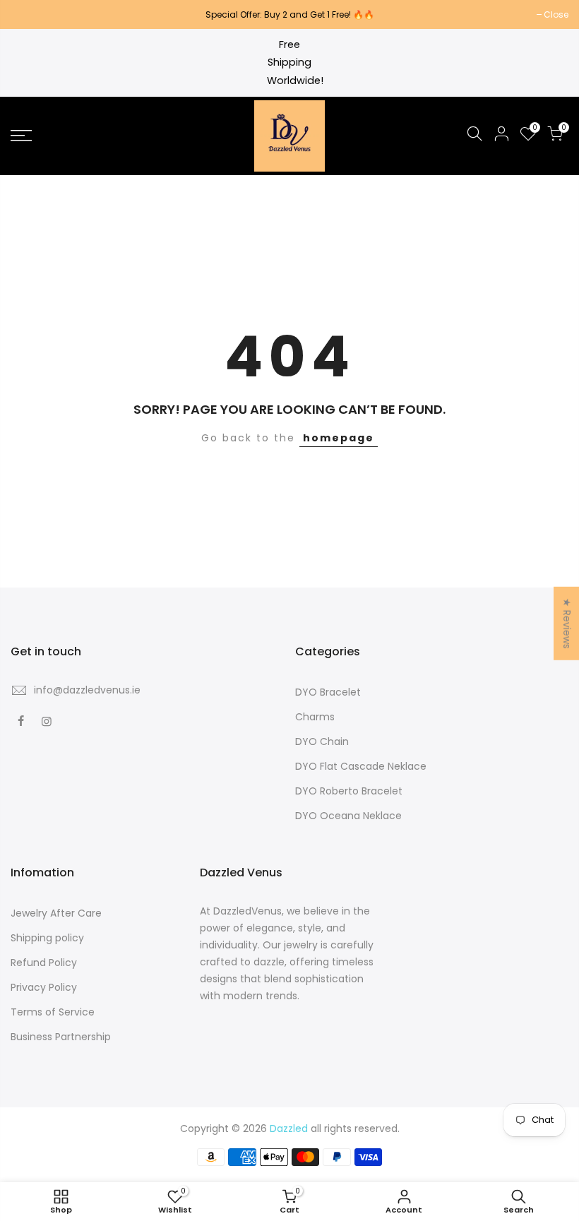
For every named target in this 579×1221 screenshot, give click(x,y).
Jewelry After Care (56, 913)
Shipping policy (47, 938)
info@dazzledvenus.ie (87, 690)
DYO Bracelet (328, 692)
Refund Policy (44, 962)
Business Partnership (61, 1037)
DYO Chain (322, 741)
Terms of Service (53, 1012)
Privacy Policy (44, 987)
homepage (338, 438)
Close (30, 14)
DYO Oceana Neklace (348, 816)
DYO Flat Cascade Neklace (360, 766)
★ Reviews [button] (567, 622)
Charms (315, 717)
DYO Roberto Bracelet (348, 791)
